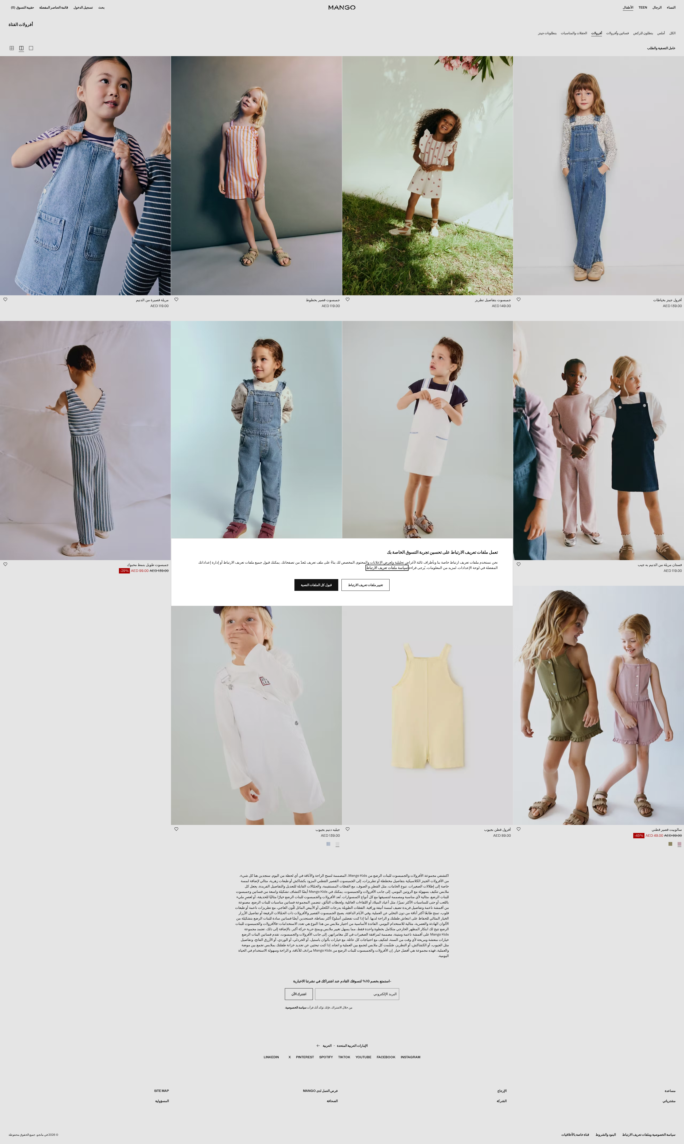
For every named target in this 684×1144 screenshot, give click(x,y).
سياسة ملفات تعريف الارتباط (387, 567)
